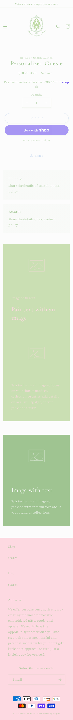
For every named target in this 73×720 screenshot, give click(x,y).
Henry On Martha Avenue (30, 713)
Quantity (36, 94)
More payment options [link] (36, 140)
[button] (5, 26)
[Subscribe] (60, 679)
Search (13, 557)
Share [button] (39, 155)
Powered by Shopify (51, 713)
